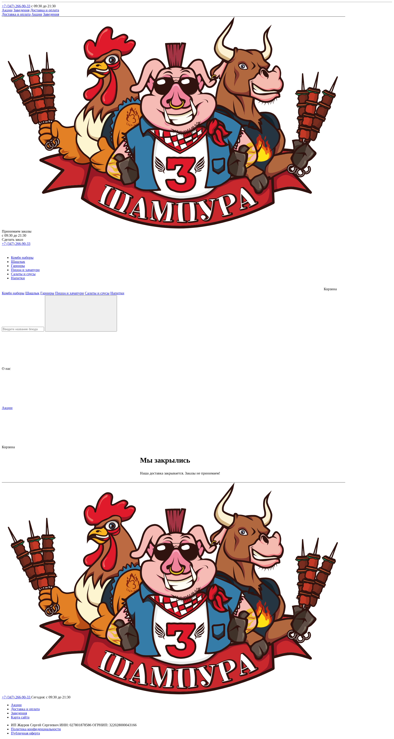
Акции (7, 10)
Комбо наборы (22, 257)
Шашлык (18, 262)
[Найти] (81, 313)
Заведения (21, 10)
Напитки (18, 278)
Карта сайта (20, 717)
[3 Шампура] (173, 227)
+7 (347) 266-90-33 (16, 6)
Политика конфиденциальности (36, 729)
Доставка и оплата (44, 10)
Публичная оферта (25, 733)
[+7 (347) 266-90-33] (4, 250)
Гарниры (18, 266)
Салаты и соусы (23, 274)
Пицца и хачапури (25, 270)
